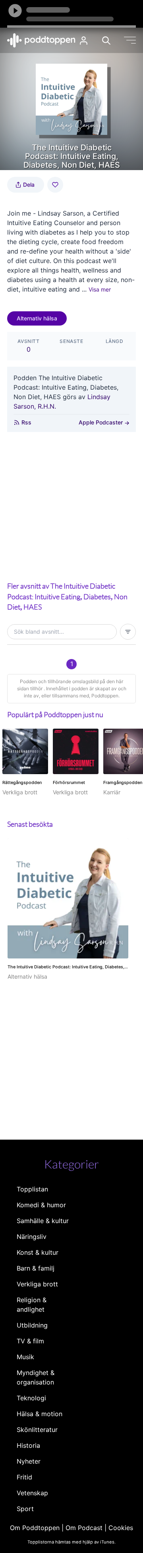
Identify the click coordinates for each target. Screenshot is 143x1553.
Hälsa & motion (39, 1414)
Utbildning (32, 1325)
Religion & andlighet (31, 1304)
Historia (28, 1445)
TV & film (30, 1341)
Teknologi (31, 1398)
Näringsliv (31, 1237)
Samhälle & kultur (43, 1221)
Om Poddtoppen (35, 1528)
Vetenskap (32, 1493)
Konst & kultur (37, 1252)
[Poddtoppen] (41, 40)
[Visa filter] (128, 632)
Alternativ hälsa (37, 318)
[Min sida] (83, 40)
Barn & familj (35, 1268)
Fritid (24, 1477)
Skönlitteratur (37, 1430)
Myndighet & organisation (35, 1377)
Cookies (120, 1528)
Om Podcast (84, 1528)
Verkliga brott (37, 1284)
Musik (25, 1357)
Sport (25, 1509)
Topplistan (32, 1189)
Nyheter (29, 1461)
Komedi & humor (41, 1205)
